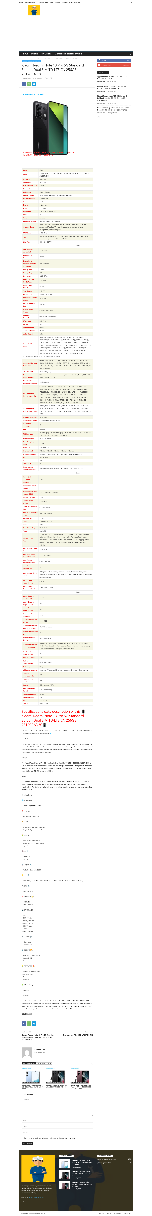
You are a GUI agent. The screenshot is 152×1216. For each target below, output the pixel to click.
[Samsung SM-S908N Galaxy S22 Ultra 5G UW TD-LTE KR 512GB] (57, 1075)
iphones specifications (41, 54)
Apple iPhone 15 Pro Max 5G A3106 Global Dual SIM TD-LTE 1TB (111, 87)
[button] (129, 53)
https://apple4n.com (39, 1052)
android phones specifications (68, 54)
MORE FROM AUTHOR (44, 1063)
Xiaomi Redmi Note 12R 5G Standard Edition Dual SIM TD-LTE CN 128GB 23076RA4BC (112, 98)
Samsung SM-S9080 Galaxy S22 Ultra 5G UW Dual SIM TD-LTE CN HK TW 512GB (81, 1087)
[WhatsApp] (29, 84)
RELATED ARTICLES (28, 1063)
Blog (51, 3)
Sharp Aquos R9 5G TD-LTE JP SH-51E (78, 1035)
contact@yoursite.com (36, 1197)
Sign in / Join (43, 3)
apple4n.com (27, 78)
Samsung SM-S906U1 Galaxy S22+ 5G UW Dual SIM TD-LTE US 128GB (32, 1087)
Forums (57, 3)
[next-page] (92, 1063)
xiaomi (29, 1013)
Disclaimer (101, 1213)
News (25, 54)
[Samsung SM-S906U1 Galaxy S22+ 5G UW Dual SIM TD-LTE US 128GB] (33, 1075)
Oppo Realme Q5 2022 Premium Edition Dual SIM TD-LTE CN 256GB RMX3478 (113, 109)
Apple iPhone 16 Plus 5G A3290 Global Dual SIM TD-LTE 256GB (112, 77)
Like (128, 60)
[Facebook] (131, 2)
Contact (64, 3)
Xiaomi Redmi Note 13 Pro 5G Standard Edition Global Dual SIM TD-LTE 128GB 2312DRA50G (38, 1037)
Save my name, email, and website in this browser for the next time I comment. (49, 1138)
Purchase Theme (74, 3)
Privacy (109, 1213)
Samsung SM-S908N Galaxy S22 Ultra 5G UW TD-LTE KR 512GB (56, 1086)
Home (23, 59)
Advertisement (118, 1213)
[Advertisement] (92, 10)
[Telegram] (34, 84)
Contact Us (128, 1213)
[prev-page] (89, 1063)
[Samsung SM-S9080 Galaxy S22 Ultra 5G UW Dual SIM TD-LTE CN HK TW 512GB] (82, 1075)
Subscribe (126, 65)
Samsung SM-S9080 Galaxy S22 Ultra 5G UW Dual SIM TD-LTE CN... (82, 1184)
